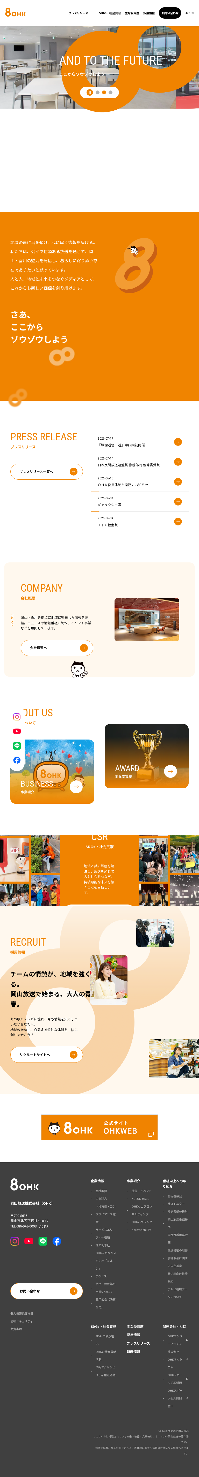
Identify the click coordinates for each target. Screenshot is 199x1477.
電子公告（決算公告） (106, 1303)
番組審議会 (175, 1196)
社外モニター (176, 1204)
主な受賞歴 (132, 13)
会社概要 (101, 1191)
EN (192, 13)
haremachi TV (141, 1229)
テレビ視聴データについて (178, 1293)
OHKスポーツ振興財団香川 (175, 1398)
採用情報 (149, 13)
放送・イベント (142, 1191)
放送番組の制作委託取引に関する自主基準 (178, 1258)
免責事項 (16, 1329)
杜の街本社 (103, 1245)
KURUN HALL (140, 1198)
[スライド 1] (98, 92)
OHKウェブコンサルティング (142, 1210)
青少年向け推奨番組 (178, 1277)
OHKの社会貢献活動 (106, 1355)
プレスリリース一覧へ (36, 471)
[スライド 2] (104, 92)
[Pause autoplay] (90, 92)
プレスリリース (78, 13)
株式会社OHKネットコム (175, 1359)
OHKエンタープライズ (175, 1340)
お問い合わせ (170, 13)
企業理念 (101, 1198)
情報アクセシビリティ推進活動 (105, 1371)
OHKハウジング (142, 1222)
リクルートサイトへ (35, 1054)
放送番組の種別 (178, 1211)
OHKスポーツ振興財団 (175, 1379)
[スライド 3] (110, 92)
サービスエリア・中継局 (104, 1233)
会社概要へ (38, 647)
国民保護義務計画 (178, 1239)
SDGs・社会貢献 (110, 13)
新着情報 (133, 1351)
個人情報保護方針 (21, 1313)
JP (187, 13)
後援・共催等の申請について (106, 1288)
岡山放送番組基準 (178, 1223)
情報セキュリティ (21, 1321)
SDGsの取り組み (105, 1340)
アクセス (101, 1276)
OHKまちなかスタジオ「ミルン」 (106, 1260)
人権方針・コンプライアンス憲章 (106, 1214)
